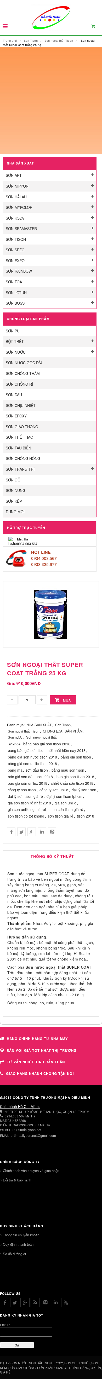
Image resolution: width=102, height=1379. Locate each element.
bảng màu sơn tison (68, 770)
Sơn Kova (15, 218)
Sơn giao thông (22, 426)
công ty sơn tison (22, 789)
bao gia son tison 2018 (75, 776)
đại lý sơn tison (84, 789)
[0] (96, 27)
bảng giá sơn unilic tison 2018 (32, 763)
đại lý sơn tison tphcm (64, 796)
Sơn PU (13, 330)
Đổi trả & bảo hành (17, 1180)
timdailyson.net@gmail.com (35, 1135)
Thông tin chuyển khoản (21, 1234)
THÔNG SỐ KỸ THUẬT (52, 856)
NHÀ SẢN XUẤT (39, 724)
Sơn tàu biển (18, 447)
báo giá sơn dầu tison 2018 (30, 776)
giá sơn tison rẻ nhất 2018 (29, 802)
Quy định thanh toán (18, 1244)
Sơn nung (15, 490)
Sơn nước (16, 352)
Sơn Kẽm (14, 501)
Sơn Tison (31, 40)
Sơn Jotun (16, 292)
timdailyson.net (29, 1129)
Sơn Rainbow (19, 271)
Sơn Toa (14, 281)
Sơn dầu (14, 394)
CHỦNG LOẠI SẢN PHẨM (63, 731)
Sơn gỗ (13, 479)
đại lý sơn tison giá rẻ (25, 796)
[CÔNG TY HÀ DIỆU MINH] (51, 17)
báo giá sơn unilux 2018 (27, 783)
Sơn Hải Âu (16, 196)
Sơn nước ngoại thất (41, 737)
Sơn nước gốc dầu (24, 362)
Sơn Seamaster (21, 228)
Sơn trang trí (20, 469)
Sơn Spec (15, 249)
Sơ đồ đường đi (14, 1253)
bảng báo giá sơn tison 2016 (46, 743)
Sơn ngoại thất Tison (58, 40)
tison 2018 (85, 816)
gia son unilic (65, 802)
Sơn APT (14, 175)
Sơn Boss (15, 303)
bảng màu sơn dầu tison (28, 770)
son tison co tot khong (26, 816)
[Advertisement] (51, 100)
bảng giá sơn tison (76, 757)
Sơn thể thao (19, 437)
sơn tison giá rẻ (60, 816)
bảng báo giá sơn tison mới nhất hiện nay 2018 (47, 750)
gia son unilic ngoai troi (27, 809)
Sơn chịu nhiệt (21, 405)
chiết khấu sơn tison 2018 (72, 783)
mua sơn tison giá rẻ (66, 809)
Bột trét (15, 341)
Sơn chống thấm (23, 373)
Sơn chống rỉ (19, 384)
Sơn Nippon (17, 186)
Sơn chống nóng (23, 458)
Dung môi (15, 511)
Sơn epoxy (16, 415)
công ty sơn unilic (53, 789)
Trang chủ (10, 40)
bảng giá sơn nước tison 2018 (32, 757)
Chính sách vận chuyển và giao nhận (31, 1170)
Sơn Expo (15, 260)
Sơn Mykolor (19, 207)
